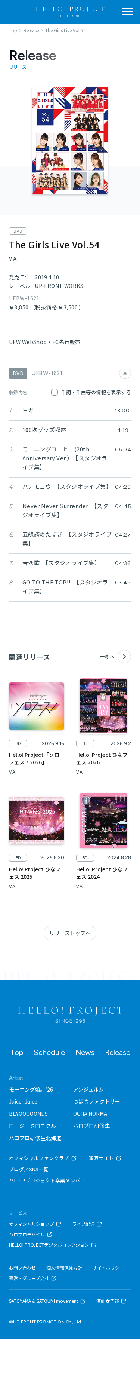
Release (117, 1052)
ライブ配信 (83, 1224)
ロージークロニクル (32, 1125)
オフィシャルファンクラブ (39, 1157)
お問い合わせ (22, 1268)
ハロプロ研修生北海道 (35, 1138)
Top (16, 1052)
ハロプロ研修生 (91, 1125)
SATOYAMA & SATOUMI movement (43, 1301)
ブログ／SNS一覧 (29, 1169)
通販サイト (101, 1157)
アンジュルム (88, 1089)
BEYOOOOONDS (28, 1113)
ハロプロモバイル (27, 1234)
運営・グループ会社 (29, 1278)
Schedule (49, 1052)
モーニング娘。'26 (31, 1089)
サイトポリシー (108, 1268)
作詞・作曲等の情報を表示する (96, 392)
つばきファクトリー (96, 1101)
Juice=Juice (23, 1101)
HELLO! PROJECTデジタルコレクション (49, 1245)
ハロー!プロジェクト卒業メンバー (47, 1180)
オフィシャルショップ (31, 1224)
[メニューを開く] (127, 11)
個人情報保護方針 (64, 1268)
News (84, 1052)
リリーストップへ (70, 933)
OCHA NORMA (90, 1113)
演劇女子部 (107, 1301)
